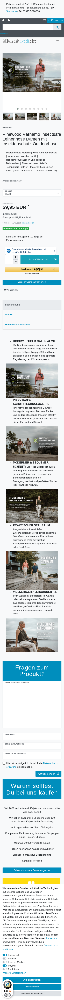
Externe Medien (16, 962)
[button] (32, 271)
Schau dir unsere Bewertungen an (32, 870)
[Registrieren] (9, 20)
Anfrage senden (46, 773)
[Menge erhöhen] (15, 257)
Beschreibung (12, 304)
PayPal (12, 965)
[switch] (7, 995)
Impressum (52, 938)
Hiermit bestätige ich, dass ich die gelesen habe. (32, 765)
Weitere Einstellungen (14, 972)
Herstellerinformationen (17, 324)
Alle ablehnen (32, 986)
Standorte (11, 11)
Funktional (13, 969)
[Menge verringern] (15, 262)
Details (8, 314)
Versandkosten (27, 223)
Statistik (12, 958)
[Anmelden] (3, 20)
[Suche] (57, 27)
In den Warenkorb (38, 259)
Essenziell (13, 955)
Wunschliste (12, 290)
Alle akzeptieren (32, 979)
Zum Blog (4, 33)
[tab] (32, 305)
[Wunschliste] (44, 20)
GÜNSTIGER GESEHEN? (32, 282)
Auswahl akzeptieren (32, 993)
